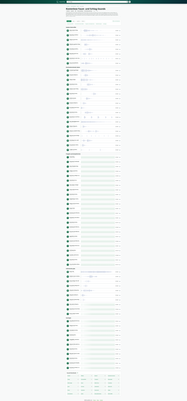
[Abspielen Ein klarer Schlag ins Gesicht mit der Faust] (68, 103)
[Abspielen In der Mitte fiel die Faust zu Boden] (68, 321)
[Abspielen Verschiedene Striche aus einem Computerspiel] (68, 246)
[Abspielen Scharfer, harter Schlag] (68, 89)
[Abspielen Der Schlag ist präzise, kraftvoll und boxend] (68, 49)
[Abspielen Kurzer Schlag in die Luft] (68, 281)
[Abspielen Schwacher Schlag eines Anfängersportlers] (68, 291)
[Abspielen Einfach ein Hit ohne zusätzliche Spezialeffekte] (68, 40)
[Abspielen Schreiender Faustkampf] (68, 162)
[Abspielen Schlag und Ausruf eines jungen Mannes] (68, 204)
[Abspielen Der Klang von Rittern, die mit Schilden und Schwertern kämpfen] (68, 368)
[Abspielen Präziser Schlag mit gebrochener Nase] (68, 127)
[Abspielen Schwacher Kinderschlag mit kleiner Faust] (68, 300)
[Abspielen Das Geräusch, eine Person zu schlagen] (68, 117)
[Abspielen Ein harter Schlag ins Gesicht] (68, 75)
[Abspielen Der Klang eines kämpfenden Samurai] (68, 335)
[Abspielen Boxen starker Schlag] (68, 31)
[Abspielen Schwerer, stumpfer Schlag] (68, 131)
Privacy (94, 400)
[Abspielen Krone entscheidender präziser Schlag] (68, 63)
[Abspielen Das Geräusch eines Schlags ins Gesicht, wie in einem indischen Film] (68, 195)
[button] (116, 21)
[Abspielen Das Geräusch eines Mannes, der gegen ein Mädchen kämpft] (68, 260)
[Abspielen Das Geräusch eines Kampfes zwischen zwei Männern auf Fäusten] (68, 223)
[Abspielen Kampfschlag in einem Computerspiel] (68, 199)
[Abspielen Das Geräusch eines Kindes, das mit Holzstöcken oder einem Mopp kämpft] (68, 309)
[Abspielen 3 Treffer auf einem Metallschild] (68, 150)
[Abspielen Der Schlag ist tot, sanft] (68, 141)
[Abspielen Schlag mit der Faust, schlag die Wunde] (68, 326)
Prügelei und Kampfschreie (89, 23)
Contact (101, 400)
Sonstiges (104, 23)
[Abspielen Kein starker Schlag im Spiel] (68, 305)
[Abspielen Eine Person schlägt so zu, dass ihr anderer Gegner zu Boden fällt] (68, 176)
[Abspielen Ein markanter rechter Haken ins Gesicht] (68, 145)
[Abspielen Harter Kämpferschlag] (68, 166)
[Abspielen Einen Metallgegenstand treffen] (68, 122)
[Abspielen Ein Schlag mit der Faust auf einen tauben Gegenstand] (68, 108)
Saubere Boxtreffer (70, 23)
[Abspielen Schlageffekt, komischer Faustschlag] (68, 340)
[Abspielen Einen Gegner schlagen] (68, 185)
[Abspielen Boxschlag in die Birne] (68, 35)
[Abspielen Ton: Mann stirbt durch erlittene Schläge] (68, 255)
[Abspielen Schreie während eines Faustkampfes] (68, 190)
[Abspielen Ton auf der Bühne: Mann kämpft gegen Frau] (68, 265)
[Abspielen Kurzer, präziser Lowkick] (68, 314)
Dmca (98, 400)
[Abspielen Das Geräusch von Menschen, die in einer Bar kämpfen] (68, 181)
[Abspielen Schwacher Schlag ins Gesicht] (68, 295)
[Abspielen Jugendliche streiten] (68, 237)
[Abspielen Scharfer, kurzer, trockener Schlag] (68, 276)
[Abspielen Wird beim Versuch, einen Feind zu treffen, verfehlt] (68, 354)
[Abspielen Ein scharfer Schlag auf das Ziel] (68, 286)
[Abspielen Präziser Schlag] (68, 80)
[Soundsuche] (127, 2)
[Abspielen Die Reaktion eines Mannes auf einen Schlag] (68, 218)
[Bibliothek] (130, 2)
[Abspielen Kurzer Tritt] (68, 272)
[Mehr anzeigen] (120, 16)
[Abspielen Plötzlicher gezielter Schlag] (68, 45)
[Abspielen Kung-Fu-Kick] (68, 209)
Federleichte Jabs (99, 23)
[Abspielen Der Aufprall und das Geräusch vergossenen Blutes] (68, 330)
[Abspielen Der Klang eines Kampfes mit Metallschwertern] (68, 363)
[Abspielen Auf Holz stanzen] (68, 98)
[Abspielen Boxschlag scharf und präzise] (68, 54)
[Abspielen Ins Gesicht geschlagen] (68, 70)
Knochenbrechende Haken (79, 23)
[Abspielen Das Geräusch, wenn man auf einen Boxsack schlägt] (68, 59)
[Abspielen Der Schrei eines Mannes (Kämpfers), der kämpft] (68, 232)
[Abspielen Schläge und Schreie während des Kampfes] (68, 171)
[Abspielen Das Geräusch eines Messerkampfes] (68, 359)
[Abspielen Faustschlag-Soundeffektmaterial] (68, 157)
